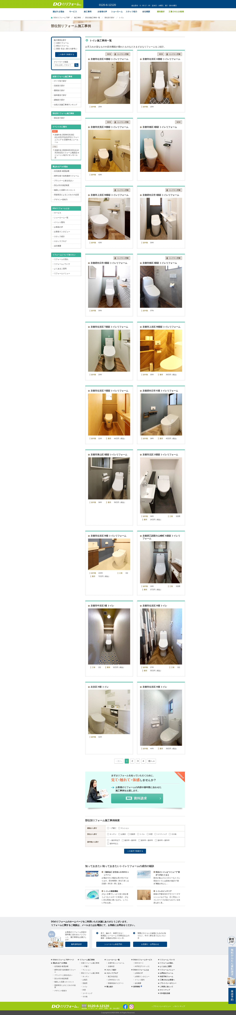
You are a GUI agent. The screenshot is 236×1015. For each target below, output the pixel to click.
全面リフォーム (62, 43)
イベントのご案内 (60, 127)
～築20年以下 (115, 840)
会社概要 (57, 246)
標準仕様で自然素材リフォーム (66, 176)
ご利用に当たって (166, 987)
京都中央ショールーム (116, 963)
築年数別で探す (60, 95)
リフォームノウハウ (62, 264)
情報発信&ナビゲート (116, 983)
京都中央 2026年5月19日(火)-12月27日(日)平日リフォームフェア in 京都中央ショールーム (66, 138)
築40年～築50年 (163, 840)
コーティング (162, 834)
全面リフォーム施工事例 (62, 76)
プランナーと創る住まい (64, 181)
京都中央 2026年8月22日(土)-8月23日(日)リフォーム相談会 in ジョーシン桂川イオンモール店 (66, 154)
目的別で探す (59, 86)
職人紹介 (110, 987)
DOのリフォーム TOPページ (63, 960)
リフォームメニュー (62, 273)
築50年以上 (114, 844)
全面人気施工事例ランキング (65, 105)
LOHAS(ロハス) (114, 980)
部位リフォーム (62, 46)
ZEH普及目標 (165, 993)
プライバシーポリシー (168, 983)
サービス (57, 213)
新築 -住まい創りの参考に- (66, 49)
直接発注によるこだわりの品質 (66, 195)
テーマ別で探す (60, 81)
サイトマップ (165, 990)
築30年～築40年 (147, 840)
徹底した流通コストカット (64, 190)
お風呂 (123, 834)
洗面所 (132, 834)
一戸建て (113, 828)
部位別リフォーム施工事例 (63, 113)
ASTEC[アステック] (142, 966)
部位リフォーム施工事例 (90, 973)
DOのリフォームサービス (142, 960)
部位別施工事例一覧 (92, 18)
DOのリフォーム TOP (62, 18)
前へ (150, 761)
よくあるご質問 (60, 269)
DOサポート (139, 963)
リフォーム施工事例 (87, 960)
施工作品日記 (113, 976)
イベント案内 (59, 222)
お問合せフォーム (166, 973)
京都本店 (111, 966)
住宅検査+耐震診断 (61, 171)
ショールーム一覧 (61, 218)
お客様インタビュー (62, 232)
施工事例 (77, 18)
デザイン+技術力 (61, 199)
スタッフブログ (60, 241)
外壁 (151, 834)
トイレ (142, 834)
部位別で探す (109, 18)
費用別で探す (59, 90)
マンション (125, 828)
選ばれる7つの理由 (60, 167)
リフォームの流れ (61, 259)
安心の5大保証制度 (61, 185)
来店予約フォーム (166, 976)
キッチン (113, 834)
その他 (173, 834)
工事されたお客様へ (167, 980)
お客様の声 (58, 227)
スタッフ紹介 (59, 236)
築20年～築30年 (130, 840)
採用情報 (136, 987)
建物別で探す (59, 100)
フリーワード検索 (61, 62)
